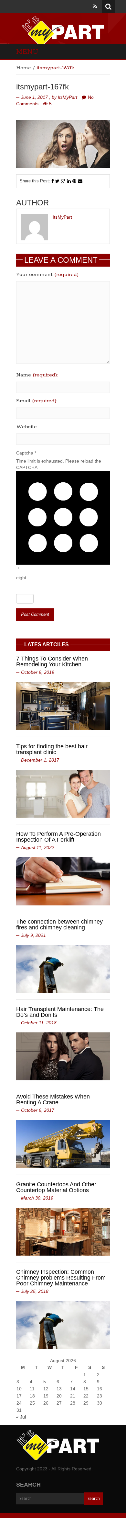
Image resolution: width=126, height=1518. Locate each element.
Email (36, 401)
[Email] (80, 181)
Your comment (47, 274)
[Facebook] (53, 181)
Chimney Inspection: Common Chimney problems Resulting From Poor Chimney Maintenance (61, 1278)
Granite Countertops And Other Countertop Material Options (56, 1187)
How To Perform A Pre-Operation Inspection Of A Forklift (58, 837)
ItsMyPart (67, 97)
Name (37, 375)
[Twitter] (57, 181)
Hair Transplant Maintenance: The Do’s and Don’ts (60, 1012)
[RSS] (95, 6)
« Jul (21, 1417)
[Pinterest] (74, 181)
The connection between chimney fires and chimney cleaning (59, 924)
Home (23, 67)
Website (26, 427)
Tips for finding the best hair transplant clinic (52, 749)
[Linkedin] (69, 181)
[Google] (63, 181)
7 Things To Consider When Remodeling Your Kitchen (52, 661)
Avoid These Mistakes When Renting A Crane (53, 1099)
